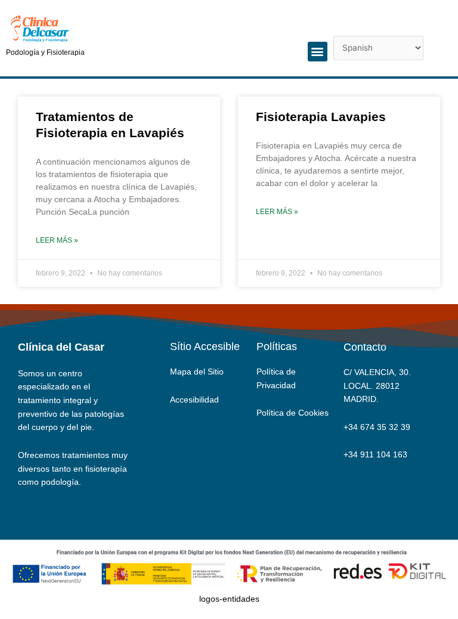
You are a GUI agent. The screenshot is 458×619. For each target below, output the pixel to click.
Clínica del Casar (61, 347)
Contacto (365, 347)
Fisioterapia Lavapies (321, 116)
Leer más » (57, 240)
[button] (317, 51)
